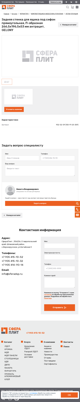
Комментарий (49, 276)
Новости (48, 352)
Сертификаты (50, 364)
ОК (69, 395)
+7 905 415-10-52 (12, 256)
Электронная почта (52, 253)
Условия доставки (28, 356)
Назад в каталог (69, 25)
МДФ (6, 352)
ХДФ (6, 362)
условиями (34, 393)
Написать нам (55, 2)
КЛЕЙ (7, 379)
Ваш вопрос (10, 164)
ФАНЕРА (8, 368)
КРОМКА (8, 349)
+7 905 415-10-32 (12, 260)
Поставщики (19, 2)
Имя (6, 154)
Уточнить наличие (14, 109)
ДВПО (7, 365)
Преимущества (31, 2)
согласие (47, 294)
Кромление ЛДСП (29, 347)
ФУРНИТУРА (10, 371)
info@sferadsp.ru (12, 273)
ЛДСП (7, 346)
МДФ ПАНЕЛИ (10, 355)
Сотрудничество (8, 2)
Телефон (44, 154)
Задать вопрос (40, 203)
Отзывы (41, 2)
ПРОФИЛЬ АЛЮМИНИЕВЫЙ (11, 375)
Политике (48, 298)
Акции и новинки (48, 347)
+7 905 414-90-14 (12, 264)
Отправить (58, 307)
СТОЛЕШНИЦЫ (11, 359)
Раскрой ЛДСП (31, 352)
